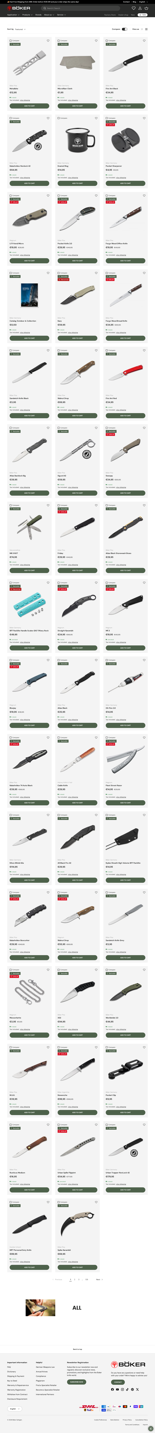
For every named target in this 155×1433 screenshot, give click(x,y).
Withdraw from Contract (17, 1394)
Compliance (41, 1376)
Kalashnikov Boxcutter (20, 940)
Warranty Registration (16, 1390)
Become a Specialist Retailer (48, 1390)
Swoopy (109, 476)
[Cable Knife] (77, 759)
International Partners (45, 1394)
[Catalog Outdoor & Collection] (29, 295)
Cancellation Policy (141, 1420)
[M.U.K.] (29, 1069)
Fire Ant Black (112, 88)
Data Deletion (114, 1420)
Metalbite (14, 88)
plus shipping (25, 100)
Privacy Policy (127, 1420)
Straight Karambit (65, 630)
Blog (134, 2)
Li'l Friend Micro (17, 243)
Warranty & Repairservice (18, 1385)
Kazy (60, 321)
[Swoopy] (125, 450)
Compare (116, 29)
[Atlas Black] (77, 682)
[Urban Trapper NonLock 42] (125, 1147)
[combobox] (80, 8)
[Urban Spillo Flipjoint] (77, 1147)
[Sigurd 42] (77, 450)
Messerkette (15, 1018)
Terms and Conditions (132, 1425)
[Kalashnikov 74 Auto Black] (29, 759)
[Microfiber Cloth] (77, 63)
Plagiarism (40, 1381)
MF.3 (108, 630)
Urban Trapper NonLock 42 (118, 1173)
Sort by (10, 29)
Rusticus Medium (17, 1173)
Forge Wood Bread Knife (116, 321)
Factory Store (110, 15)
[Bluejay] (29, 682)
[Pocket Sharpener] (125, 140)
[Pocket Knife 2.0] (77, 217)
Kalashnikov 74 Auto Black (21, 785)
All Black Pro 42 (64, 863)
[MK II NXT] (29, 527)
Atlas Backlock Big (18, 476)
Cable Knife (63, 785)
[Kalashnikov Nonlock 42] (29, 140)
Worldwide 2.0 (112, 1018)
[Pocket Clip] (125, 1069)
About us (48, 15)
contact (118, 1382)
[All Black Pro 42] (77, 837)
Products (26, 15)
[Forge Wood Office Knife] (125, 217)
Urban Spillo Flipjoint (67, 1173)
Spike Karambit (64, 1250)
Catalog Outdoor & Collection (23, 321)
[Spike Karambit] (77, 1224)
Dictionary (11, 1371)
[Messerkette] (29, 992)
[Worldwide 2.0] (125, 992)
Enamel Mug (63, 166)
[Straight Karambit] (77, 605)
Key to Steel (12, 1381)
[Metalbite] (29, 63)
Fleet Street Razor (114, 785)
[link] (57, 1279)
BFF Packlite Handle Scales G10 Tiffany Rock (29, 630)
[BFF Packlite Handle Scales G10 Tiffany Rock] (29, 605)
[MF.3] (125, 605)
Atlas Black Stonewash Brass (118, 553)
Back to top (77, 1349)
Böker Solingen (17, 1420)
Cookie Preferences (100, 1420)
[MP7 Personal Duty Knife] (29, 1224)
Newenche (62, 1095)
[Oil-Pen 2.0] (125, 682)
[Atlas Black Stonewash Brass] (125, 527)
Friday (60, 553)
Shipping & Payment (15, 1376)
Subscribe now (76, 1382)
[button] (146, 8)
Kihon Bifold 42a (17, 863)
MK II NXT (14, 553)
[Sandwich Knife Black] (29, 372)
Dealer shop (123, 15)
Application (12, 15)
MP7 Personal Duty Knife (20, 1250)
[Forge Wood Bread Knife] (125, 295)
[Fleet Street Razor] (125, 759)
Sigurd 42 (62, 476)
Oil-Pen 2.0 (111, 708)
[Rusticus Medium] (29, 1147)
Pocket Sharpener (114, 166)
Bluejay (13, 708)
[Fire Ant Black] (125, 63)
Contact (126, 2)
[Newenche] (77, 1069)
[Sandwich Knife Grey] (125, 914)
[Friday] (77, 527)
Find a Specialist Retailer (46, 1385)
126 (86, 1279)
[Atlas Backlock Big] (29, 450)
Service (60, 15)
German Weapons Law (45, 1367)
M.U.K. (12, 1095)
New (133, 15)
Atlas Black (62, 708)
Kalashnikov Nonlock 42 (20, 166)
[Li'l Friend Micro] (29, 217)
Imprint (145, 1425)
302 (59, 1018)
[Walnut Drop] (77, 372)
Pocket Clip (111, 1095)
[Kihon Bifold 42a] (29, 837)
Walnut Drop (63, 398)
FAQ (9, 1367)
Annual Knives (42, 1371)
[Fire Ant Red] (125, 372)
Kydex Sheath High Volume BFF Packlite (123, 863)
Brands (38, 15)
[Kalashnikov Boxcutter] (29, 914)
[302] (77, 992)
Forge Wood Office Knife (117, 243)
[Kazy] (77, 295)
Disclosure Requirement (17, 1399)
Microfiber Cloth (65, 88)
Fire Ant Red (111, 398)
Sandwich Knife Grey (115, 940)
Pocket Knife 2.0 (65, 243)
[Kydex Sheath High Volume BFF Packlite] (125, 837)
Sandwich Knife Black (19, 398)
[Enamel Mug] (77, 140)
